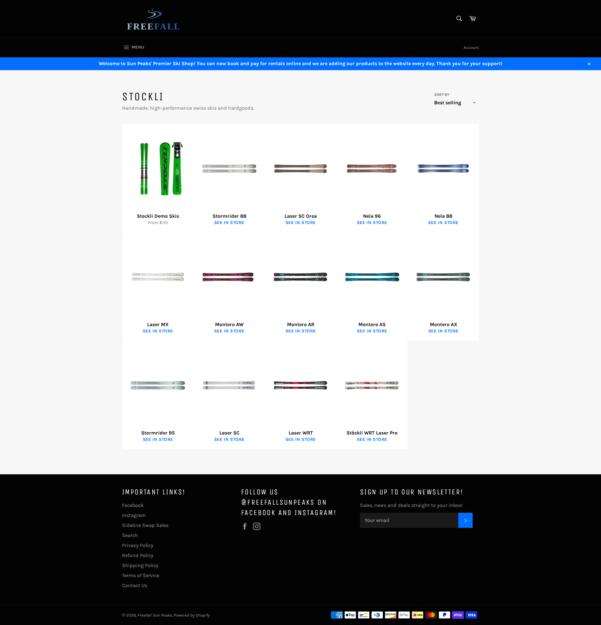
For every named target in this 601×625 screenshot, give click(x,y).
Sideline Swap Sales (145, 525)
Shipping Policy (140, 565)
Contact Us (134, 585)
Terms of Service (140, 575)
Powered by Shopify (192, 615)
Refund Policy (137, 555)
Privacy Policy (137, 545)
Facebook (133, 505)
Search (130, 535)
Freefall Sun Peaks (155, 615)
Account (471, 47)
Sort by (441, 94)
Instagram (134, 515)
